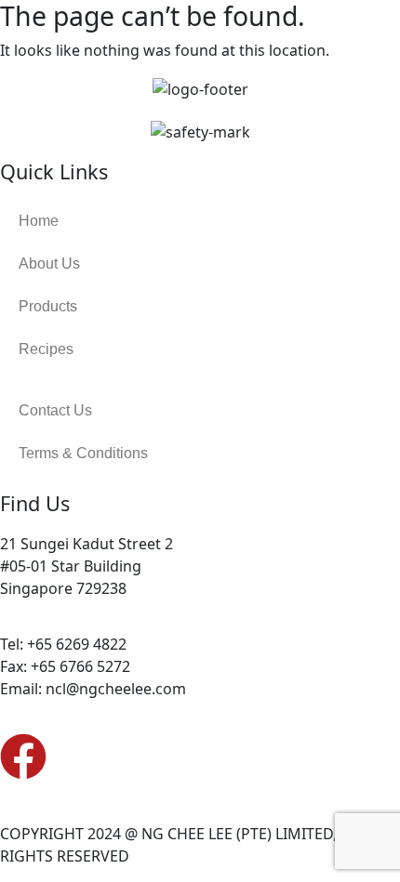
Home (39, 221)
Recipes (46, 349)
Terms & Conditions (83, 453)
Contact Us (55, 410)
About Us (49, 263)
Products (48, 306)
